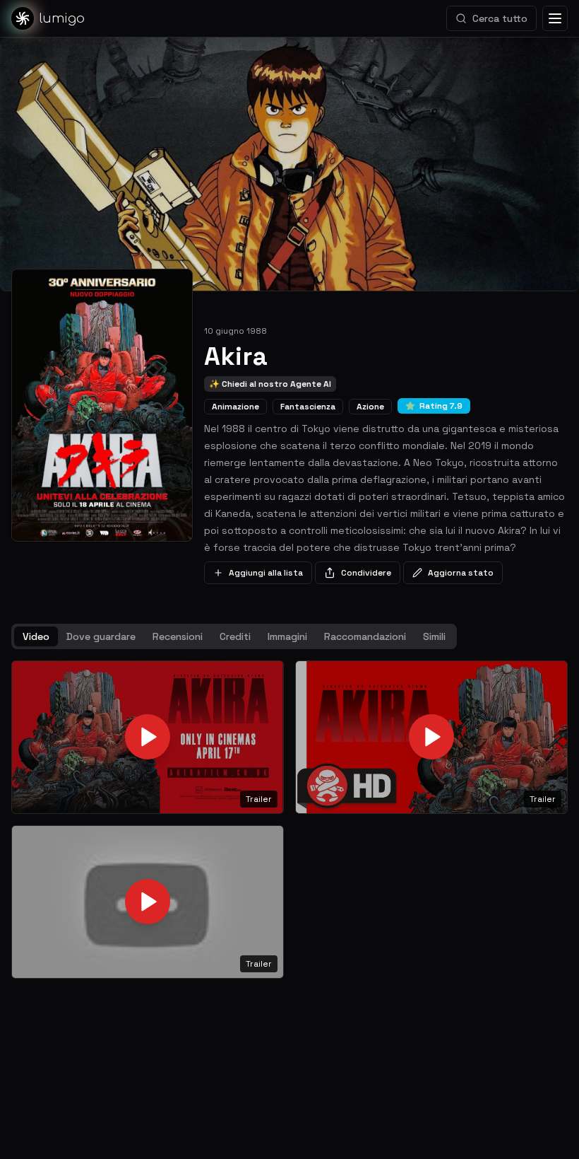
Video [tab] (36, 636)
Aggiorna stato (461, 572)
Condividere (366, 572)
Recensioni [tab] (178, 636)
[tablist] (234, 636)
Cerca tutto (499, 18)
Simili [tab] (434, 636)
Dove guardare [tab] (101, 636)
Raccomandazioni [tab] (365, 636)
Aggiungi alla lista (266, 572)
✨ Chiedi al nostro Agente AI (270, 384)
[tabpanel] (289, 819)
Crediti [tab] (235, 636)
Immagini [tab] (287, 636)
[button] (147, 737)
